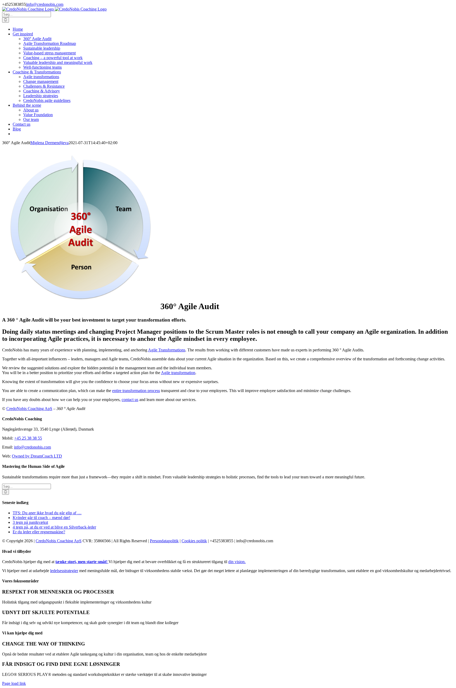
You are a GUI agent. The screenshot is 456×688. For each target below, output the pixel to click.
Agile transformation (178, 372)
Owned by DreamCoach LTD (37, 456)
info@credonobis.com (44, 4)
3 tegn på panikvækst (30, 522)
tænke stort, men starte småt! (81, 561)
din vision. (237, 561)
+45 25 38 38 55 (28, 438)
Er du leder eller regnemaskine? (39, 532)
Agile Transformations (166, 350)
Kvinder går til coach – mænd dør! (41, 517)
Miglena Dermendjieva (49, 142)
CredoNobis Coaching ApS (29, 408)
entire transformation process (136, 390)
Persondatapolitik (164, 541)
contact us (130, 399)
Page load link (14, 683)
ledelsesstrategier (64, 570)
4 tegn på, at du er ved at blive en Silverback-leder (54, 527)
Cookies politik (194, 541)
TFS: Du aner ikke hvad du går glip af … (47, 513)
